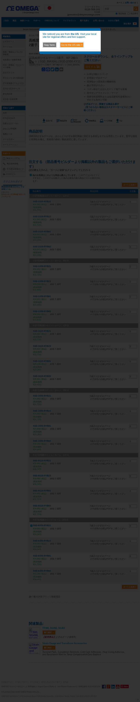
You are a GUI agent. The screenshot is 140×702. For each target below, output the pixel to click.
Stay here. (49, 44)
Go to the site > (71, 44)
